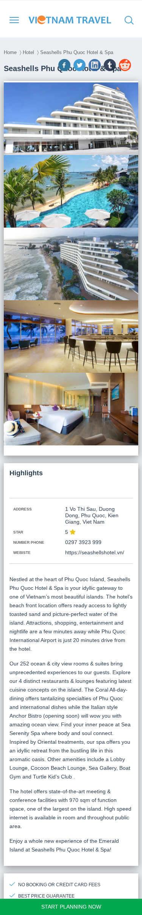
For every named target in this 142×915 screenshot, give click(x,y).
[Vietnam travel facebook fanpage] (65, 69)
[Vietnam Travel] (72, 19)
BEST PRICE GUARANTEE (46, 896)
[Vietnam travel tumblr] (110, 69)
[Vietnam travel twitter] (80, 69)
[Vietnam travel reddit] (125, 69)
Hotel (28, 52)
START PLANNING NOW (71, 907)
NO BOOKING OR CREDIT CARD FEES (59, 884)
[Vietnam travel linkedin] (95, 69)
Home (10, 52)
